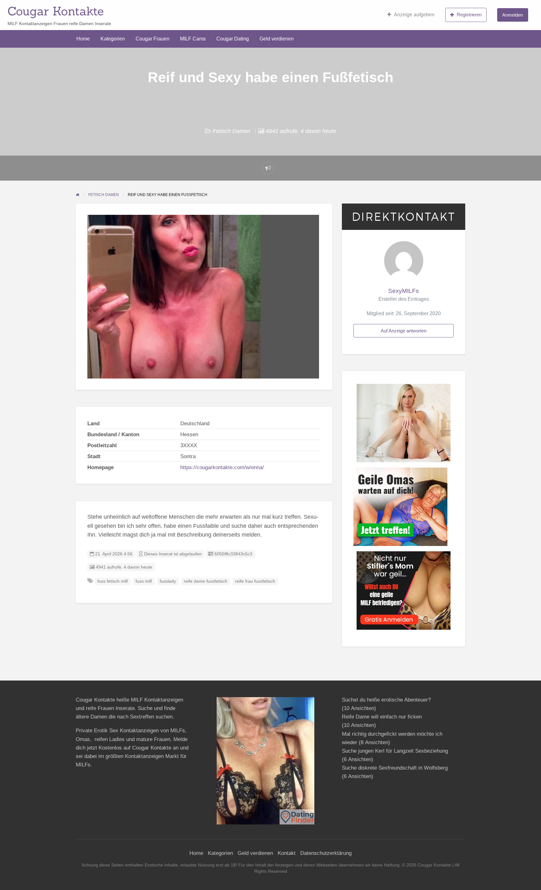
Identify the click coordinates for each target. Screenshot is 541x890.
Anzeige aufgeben (414, 14)
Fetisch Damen (231, 131)
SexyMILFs (403, 291)
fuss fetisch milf (112, 581)
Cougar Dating (232, 38)
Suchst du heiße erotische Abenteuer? (386, 700)
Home (83, 38)
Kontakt (287, 853)
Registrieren (469, 14)
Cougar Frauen (152, 38)
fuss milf (144, 581)
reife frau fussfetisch (255, 581)
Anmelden (512, 15)
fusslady (168, 581)
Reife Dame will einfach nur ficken (382, 717)
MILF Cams (193, 38)
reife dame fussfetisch (205, 581)
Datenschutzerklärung (326, 853)
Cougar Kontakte (56, 11)
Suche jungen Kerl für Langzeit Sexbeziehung (395, 751)
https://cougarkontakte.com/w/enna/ (222, 467)
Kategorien (112, 38)
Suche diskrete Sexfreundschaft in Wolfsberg (395, 768)
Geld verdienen (277, 38)
